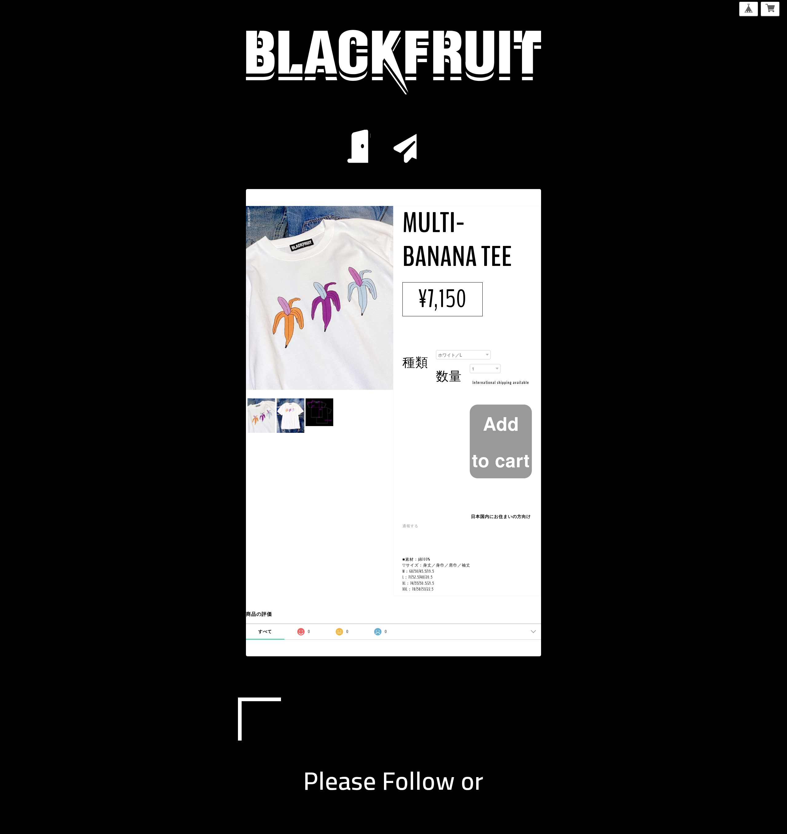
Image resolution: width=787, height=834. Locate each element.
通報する (410, 526)
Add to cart (501, 441)
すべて (265, 631)
